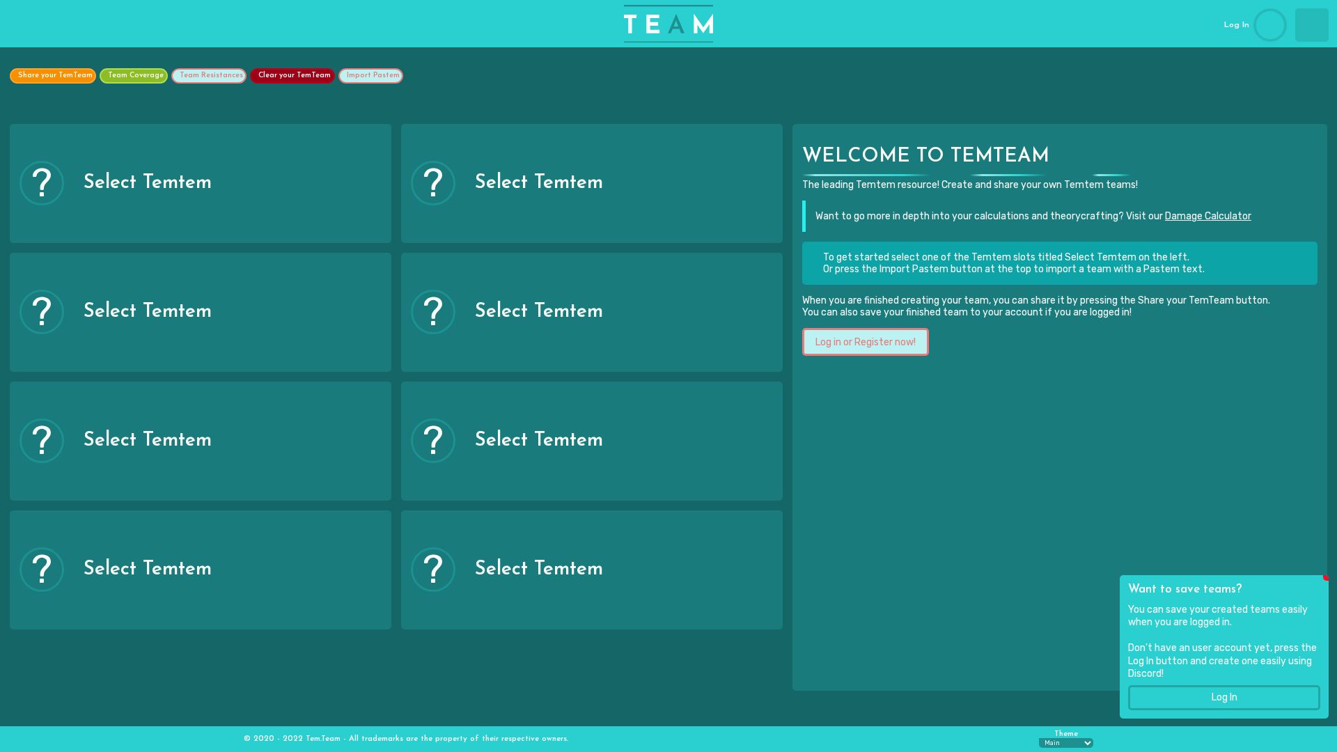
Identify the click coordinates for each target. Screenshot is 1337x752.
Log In (1224, 697)
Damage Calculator (1208, 216)
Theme (1066, 734)
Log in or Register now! (865, 342)
